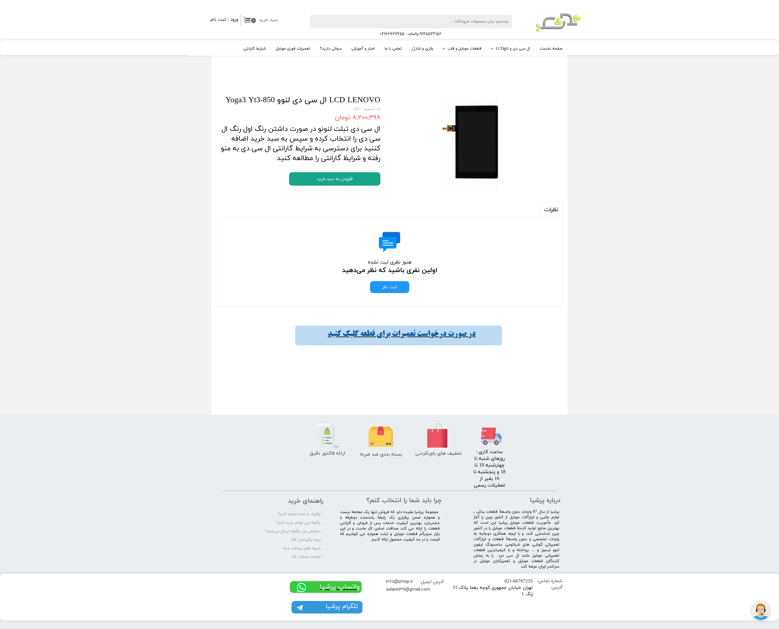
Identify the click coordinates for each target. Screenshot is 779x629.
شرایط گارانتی (254, 48)
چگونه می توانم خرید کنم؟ (298, 523)
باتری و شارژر (422, 48)
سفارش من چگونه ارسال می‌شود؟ (293, 531)
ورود (234, 19)
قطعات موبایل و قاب (464, 48)
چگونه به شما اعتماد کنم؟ (299, 514)
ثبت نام (218, 19)
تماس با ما (393, 48)
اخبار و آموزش (363, 48)
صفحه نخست (551, 48)
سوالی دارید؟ (331, 48)
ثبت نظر (389, 287)
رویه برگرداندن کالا (306, 540)
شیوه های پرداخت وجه (302, 548)
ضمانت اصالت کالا (306, 557)
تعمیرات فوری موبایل (293, 48)
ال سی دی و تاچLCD (513, 48)
